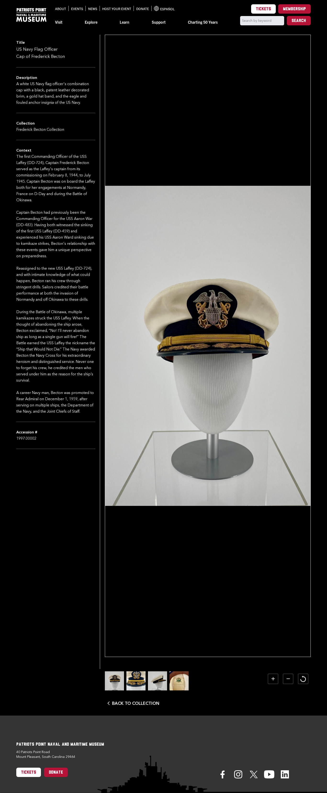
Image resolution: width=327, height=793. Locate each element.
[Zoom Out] (288, 679)
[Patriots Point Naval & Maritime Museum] (31, 15)
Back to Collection (135, 703)
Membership (294, 9)
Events (77, 8)
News (92, 8)
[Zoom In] (273, 679)
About (60, 8)
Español (164, 9)
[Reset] (303, 679)
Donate (142, 8)
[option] (114, 680)
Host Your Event (116, 8)
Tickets (263, 9)
